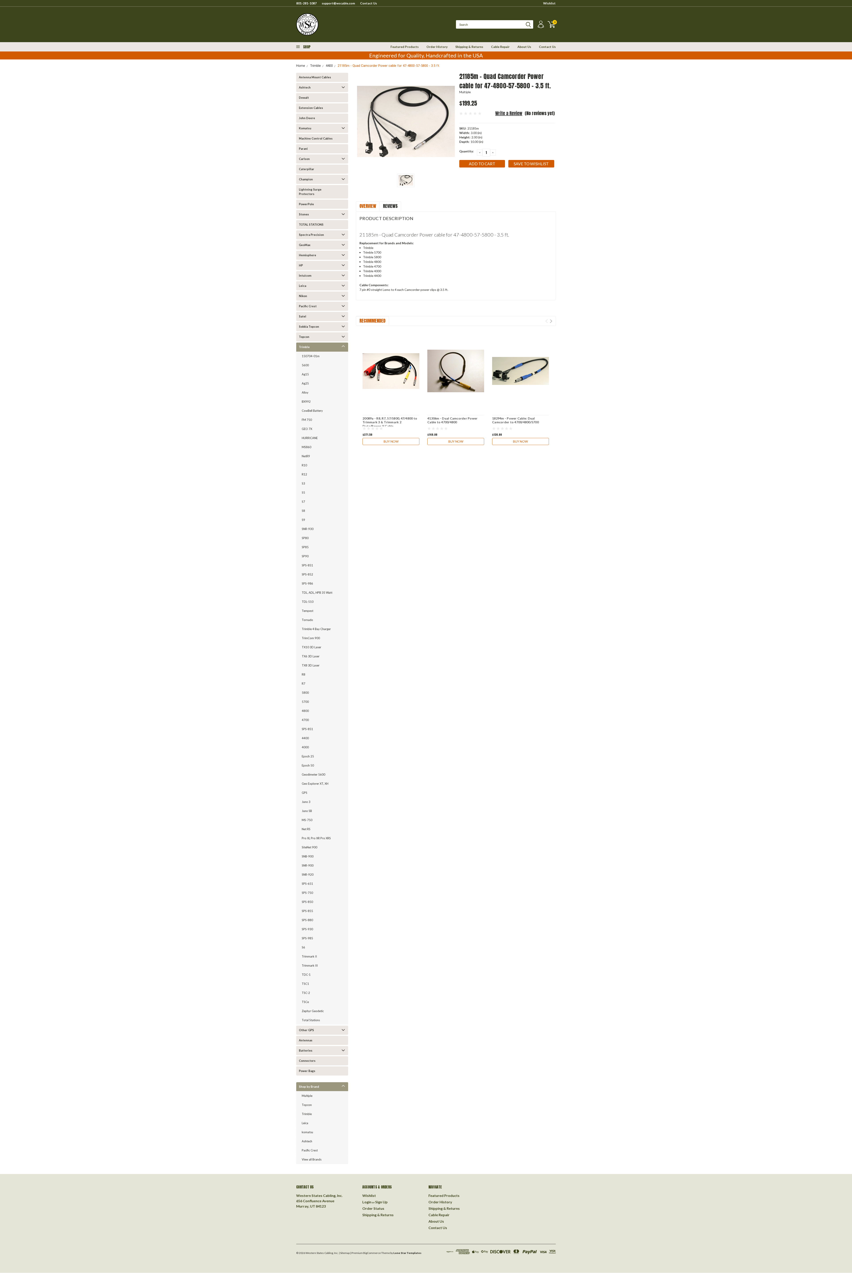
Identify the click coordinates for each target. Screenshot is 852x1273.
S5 (303, 492)
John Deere (307, 118)
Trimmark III (310, 965)
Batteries (305, 1050)
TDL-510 (308, 601)
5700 (305, 702)
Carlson (304, 159)
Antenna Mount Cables (315, 77)
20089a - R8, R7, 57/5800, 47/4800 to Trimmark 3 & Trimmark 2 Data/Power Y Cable (390, 422)
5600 (305, 365)
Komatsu (305, 128)
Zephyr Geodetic (313, 1011)
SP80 (305, 538)
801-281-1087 (306, 3)
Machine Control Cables (316, 138)
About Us (524, 47)
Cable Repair (500, 47)
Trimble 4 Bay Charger (316, 629)
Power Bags (307, 1071)
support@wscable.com (338, 3)
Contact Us (368, 3)
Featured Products (404, 47)
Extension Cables (311, 108)
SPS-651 (307, 883)
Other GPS (306, 1030)
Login (366, 1202)
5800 (305, 692)
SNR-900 (308, 865)
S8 (303, 510)
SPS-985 (307, 938)
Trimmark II (309, 956)
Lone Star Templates (407, 1253)
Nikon (303, 296)
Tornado (307, 620)
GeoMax (304, 245)
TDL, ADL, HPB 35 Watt (317, 592)
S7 (303, 501)
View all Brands (311, 1159)
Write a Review (508, 113)
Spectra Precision (311, 234)
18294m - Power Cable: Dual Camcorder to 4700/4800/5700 (515, 420)
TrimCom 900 (311, 638)
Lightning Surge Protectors (310, 192)
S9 (303, 520)
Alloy (305, 392)
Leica (302, 286)
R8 (303, 674)
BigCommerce (372, 1253)
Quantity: (466, 151)
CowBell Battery (312, 410)
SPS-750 (307, 893)
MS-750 (307, 820)
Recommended (372, 320)
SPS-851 (307, 565)
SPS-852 (307, 574)
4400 (329, 66)
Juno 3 (306, 802)
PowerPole (306, 204)
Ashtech (305, 87)
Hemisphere (307, 255)
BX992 (306, 401)
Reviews (390, 206)
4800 (305, 711)
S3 (303, 483)
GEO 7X (307, 429)
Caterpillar (306, 169)
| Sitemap (344, 1253)
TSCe (305, 1002)
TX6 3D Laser (311, 656)
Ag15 (305, 374)
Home (300, 66)
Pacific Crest (308, 306)
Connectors (307, 1060)
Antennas (305, 1040)
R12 (304, 474)
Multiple (307, 1096)
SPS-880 (307, 920)
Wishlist (549, 3)
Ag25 (305, 383)
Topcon (304, 337)
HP (301, 265)
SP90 (305, 556)
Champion (306, 179)
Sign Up (381, 1202)
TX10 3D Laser (311, 647)
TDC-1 (306, 974)
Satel (302, 316)
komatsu (307, 1132)
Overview (367, 206)
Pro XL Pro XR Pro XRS (316, 838)
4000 (305, 747)
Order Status (373, 1208)
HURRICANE (310, 438)
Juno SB (307, 811)
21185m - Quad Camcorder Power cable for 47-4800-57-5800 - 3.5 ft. (389, 66)
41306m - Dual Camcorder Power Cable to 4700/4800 (452, 420)
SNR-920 (308, 874)
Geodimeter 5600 (313, 774)
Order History (437, 47)
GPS (304, 792)
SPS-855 (307, 911)
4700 (305, 720)
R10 (304, 465)
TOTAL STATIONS (311, 224)
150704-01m (311, 356)
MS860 (306, 447)
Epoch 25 (308, 756)
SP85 (305, 547)
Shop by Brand (309, 1086)
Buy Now (391, 441)
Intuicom (305, 275)
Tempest (307, 611)
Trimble (315, 66)
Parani (303, 148)
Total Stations (311, 1020)
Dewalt (304, 97)
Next (551, 321)
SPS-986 (307, 583)
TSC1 (305, 983)
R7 (303, 683)
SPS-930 (307, 929)
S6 (303, 947)
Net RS (306, 829)
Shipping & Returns (469, 47)
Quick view (391, 371)
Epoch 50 (308, 765)
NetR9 (306, 456)
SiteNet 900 (309, 847)
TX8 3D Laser (311, 665)
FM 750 (307, 420)
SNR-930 (308, 529)
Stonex (304, 214)
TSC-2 (306, 993)
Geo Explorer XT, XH (315, 783)
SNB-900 (308, 856)
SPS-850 (307, 902)
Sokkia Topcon (309, 326)
